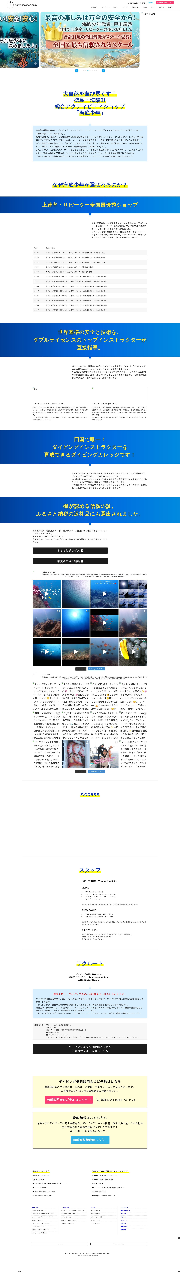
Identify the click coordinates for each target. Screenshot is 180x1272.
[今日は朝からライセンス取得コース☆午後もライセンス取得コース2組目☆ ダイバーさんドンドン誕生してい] (76, 594)
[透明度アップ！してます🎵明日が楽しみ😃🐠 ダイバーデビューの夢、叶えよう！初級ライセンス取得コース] (104, 623)
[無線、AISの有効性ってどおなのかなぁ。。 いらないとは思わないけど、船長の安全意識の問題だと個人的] (47, 725)
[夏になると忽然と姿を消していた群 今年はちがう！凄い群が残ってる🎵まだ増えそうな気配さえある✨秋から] (47, 652)
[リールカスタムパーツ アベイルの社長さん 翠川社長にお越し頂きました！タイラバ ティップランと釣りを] (133, 754)
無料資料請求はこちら (89, 1140)
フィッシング (125, 7)
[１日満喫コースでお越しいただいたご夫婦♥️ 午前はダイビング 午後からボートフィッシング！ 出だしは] (104, 754)
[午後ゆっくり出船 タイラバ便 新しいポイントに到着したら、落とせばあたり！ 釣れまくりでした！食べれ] (76, 754)
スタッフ (153, 7)
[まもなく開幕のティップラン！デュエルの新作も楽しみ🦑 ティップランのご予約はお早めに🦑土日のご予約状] (76, 696)
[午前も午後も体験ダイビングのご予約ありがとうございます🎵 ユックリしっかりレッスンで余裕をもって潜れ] (47, 623)
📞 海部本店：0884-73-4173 (136, 3)
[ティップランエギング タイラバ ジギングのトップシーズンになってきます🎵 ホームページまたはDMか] (47, 696)
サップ (114, 7)
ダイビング (93, 7)
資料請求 (150, 2)
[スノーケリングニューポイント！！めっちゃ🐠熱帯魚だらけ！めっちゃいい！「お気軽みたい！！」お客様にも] (76, 652)
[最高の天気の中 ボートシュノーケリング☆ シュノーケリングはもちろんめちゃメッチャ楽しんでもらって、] (133, 594)
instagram (47, 1196)
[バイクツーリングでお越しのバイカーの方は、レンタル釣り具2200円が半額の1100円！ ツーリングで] (47, 754)
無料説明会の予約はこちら (164, 2)
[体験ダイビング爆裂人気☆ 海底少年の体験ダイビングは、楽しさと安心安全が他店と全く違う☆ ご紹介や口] (133, 623)
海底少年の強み (135, 7)
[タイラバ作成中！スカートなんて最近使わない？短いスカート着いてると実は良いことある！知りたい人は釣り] (104, 725)
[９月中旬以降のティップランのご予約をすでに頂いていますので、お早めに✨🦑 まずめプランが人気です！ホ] (133, 696)
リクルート (161, 7)
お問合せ (170, 7)
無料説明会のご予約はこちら (67, 1100)
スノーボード (105, 7)
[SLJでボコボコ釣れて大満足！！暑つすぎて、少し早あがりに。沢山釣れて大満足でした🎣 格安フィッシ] (76, 725)
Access (145, 7)
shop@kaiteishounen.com (58, 1035)
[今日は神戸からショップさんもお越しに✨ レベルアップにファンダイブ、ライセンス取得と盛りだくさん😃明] (133, 652)
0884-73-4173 (53, 1032)
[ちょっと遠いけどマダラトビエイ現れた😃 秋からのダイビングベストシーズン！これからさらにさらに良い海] (104, 594)
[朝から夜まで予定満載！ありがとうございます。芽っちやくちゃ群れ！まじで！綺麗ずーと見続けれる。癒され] (47, 594)
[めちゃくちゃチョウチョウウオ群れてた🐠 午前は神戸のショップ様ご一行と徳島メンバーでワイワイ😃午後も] (104, 652)
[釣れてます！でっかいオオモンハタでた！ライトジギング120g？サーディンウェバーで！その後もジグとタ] (133, 725)
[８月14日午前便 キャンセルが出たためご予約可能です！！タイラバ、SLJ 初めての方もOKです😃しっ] (104, 696)
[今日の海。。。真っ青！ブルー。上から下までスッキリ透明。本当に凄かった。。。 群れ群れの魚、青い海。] (76, 623)
